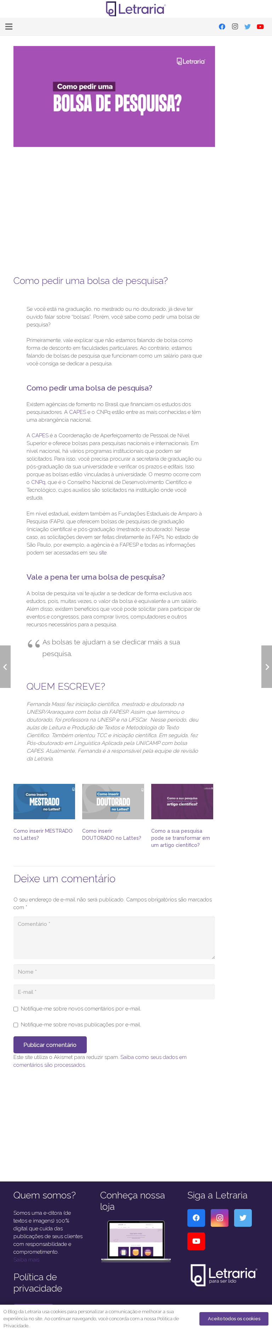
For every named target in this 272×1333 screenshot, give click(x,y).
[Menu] (9, 26)
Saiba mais (26, 1260)
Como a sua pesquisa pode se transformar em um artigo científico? (180, 838)
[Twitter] (247, 26)
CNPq (38, 482)
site (103, 552)
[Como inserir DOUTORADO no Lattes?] (113, 801)
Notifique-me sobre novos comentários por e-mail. (81, 1009)
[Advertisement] (114, 206)
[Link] (136, 9)
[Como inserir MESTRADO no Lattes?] (44, 801)
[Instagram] (234, 26)
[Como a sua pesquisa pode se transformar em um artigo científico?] (182, 801)
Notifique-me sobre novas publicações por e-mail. (81, 1024)
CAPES (77, 412)
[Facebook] (222, 26)
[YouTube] (260, 26)
